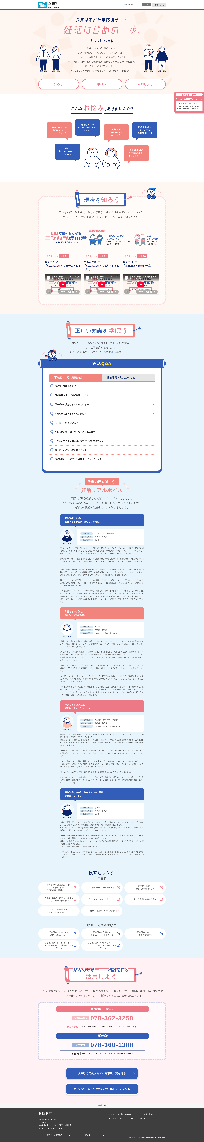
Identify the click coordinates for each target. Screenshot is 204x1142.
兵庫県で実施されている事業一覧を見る (102, 1073)
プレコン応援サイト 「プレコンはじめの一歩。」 (59, 910)
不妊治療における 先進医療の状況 (145, 933)
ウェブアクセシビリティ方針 (122, 1119)
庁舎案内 (88, 1135)
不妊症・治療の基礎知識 (68, 377)
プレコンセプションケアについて (102, 899)
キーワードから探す (123, 4)
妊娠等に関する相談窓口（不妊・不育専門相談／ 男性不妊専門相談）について (59, 887)
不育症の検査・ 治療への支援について (145, 887)
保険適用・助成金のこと (121, 377)
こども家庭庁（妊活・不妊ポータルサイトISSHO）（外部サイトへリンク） (59, 945)
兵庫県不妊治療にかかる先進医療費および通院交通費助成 (59, 899)
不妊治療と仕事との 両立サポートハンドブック (102, 933)
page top (102, 1106)
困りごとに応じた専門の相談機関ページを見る (102, 1088)
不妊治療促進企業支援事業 (145, 899)
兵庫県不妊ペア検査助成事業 (102, 887)
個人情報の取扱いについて (150, 1114)
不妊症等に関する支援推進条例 (101, 911)
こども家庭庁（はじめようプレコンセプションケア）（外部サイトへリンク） (102, 945)
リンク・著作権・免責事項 (121, 1114)
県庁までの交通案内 (54, 1135)
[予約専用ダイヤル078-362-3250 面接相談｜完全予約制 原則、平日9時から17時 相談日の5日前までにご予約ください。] (189, 102)
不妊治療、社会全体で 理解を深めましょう (59, 933)
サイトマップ (145, 1119)
